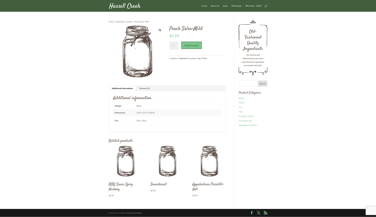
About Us (215, 6)
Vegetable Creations (124, 22)
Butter (242, 98)
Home (204, 6)
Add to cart (191, 45)
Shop (225, 6)
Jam (240, 107)
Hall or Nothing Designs (131, 213)
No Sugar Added (246, 116)
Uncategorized (245, 120)
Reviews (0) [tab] (144, 88)
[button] (160, 30)
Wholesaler (236, 6)
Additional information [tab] (122, 88)
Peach (204, 58)
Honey (242, 102)
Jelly (241, 111)
